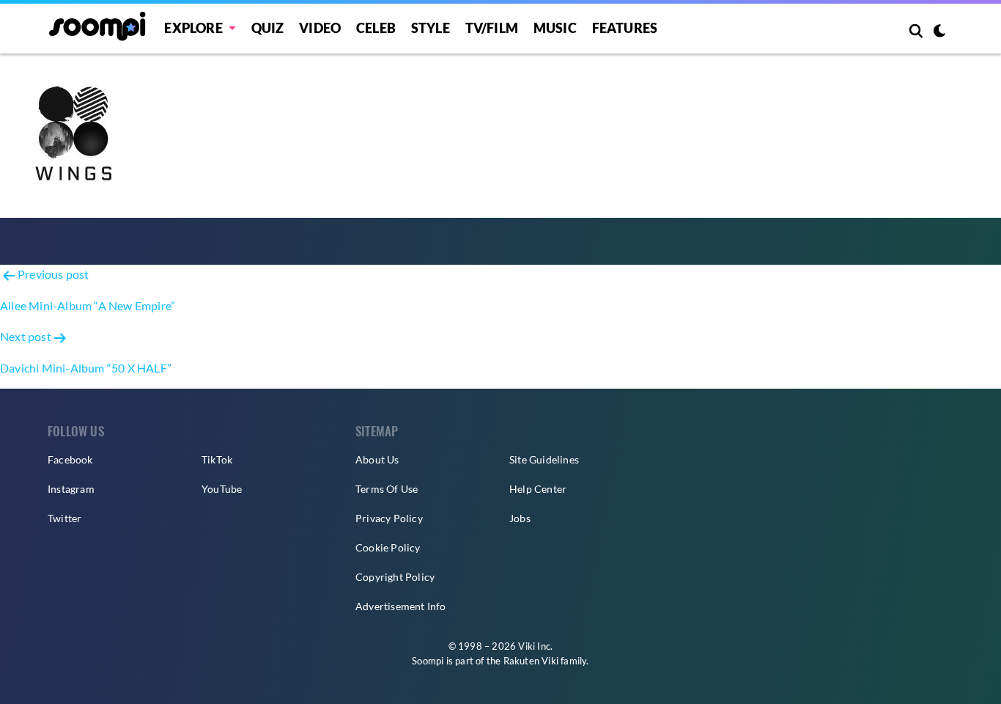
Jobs (520, 518)
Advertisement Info (400, 606)
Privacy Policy (389, 518)
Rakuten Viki (530, 661)
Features (625, 28)
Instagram (71, 489)
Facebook (70, 459)
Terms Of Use (386, 489)
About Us (377, 459)
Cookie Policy (388, 547)
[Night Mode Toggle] (939, 32)
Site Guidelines (544, 459)
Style (430, 28)
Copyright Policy (395, 577)
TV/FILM (491, 28)
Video (320, 28)
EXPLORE (193, 28)
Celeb (376, 28)
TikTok (217, 459)
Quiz (267, 28)
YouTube (222, 489)
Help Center (537, 489)
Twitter (64, 518)
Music (555, 28)
